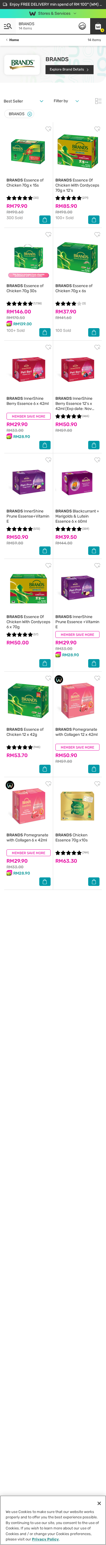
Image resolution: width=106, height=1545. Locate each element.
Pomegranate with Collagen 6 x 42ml (27, 838)
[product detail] (28, 151)
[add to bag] (45, 219)
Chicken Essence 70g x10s (71, 838)
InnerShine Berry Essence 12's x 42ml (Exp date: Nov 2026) (73, 406)
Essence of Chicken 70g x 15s (25, 183)
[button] (98, 26)
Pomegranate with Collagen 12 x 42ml (76, 732)
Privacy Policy (45, 1539)
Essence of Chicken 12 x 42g (25, 732)
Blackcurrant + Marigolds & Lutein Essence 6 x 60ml (77, 516)
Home (14, 40)
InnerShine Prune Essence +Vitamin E (77, 621)
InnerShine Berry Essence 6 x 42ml (28, 401)
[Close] (29, 114)
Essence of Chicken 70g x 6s (73, 288)
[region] (53, 1520)
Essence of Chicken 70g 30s (25, 288)
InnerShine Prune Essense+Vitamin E (28, 516)
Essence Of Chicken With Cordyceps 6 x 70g (28, 621)
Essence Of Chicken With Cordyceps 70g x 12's (77, 185)
